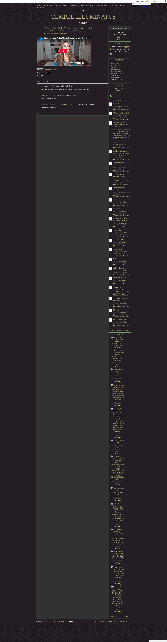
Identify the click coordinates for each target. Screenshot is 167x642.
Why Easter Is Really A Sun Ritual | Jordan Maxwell (117, 576)
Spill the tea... (117, 209)
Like (40, 70)
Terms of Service (123, 621)
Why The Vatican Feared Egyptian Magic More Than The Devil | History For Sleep (118, 601)
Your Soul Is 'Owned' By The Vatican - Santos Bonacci (117, 540)
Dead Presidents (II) (120, 277)
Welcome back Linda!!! (121, 113)
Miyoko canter (55, 95)
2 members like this (50, 70)
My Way (116, 310)
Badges (96, 621)
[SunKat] (39, 32)
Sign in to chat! (153, 641)
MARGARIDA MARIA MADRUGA (62, 104)
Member (117, 63)
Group (120, 71)
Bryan (120, 106)
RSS (38, 114)
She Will (116, 258)
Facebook (42, 73)
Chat (119, 75)
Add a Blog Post (116, 330)
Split (114, 199)
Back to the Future (119, 319)
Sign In (142, 1)
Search (165, 1)
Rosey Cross (122, 115)
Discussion (120, 73)
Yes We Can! (117, 249)
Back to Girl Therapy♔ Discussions (56, 33)
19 (119, 109)
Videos (120, 77)
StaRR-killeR (117, 230)
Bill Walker (122, 156)
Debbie (53, 86)
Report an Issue (108, 621)
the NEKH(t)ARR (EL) (121, 240)
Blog (119, 69)
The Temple (121, 88)
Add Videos (115, 616)
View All (127, 330)
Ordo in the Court (119, 268)
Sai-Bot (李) (122, 202)
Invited (112, 65)
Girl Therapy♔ (77, 31)
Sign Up (137, 1)
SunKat (52, 31)
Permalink (43, 86)
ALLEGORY (117, 287)
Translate (147, 6)
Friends (117, 67)
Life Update (117, 103)
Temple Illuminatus (83, 16)
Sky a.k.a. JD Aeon (124, 223)
